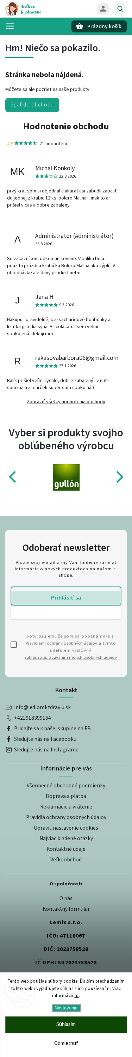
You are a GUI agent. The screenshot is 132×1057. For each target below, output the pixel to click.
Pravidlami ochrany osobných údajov (61, 643)
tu (77, 996)
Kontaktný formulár (66, 909)
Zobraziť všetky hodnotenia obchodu (66, 401)
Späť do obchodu (32, 105)
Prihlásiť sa (66, 598)
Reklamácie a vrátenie (66, 807)
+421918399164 (32, 718)
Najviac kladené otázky (66, 838)
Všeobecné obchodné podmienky (66, 785)
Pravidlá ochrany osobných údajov (66, 817)
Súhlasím (66, 1024)
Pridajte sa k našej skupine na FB (52, 728)
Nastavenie (66, 1007)
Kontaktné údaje (66, 849)
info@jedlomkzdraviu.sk (42, 707)
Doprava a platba (66, 796)
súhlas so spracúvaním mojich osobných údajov (71, 657)
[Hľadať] (120, 8)
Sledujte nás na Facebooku (45, 739)
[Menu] (10, 26)
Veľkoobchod (66, 860)
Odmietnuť (66, 1043)
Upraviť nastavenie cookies (66, 828)
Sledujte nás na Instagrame (46, 750)
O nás (66, 898)
